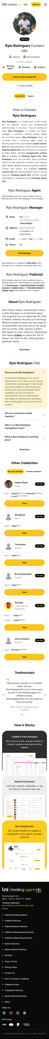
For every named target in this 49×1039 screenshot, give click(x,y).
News (7, 1002)
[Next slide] (45, 694)
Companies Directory (14, 990)
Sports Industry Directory (16, 996)
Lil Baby (18, 335)
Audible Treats (18, 288)
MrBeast (10, 905)
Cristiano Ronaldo (22, 905)
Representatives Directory (16, 926)
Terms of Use (11, 961)
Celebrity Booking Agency (16, 915)
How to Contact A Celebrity (17, 979)
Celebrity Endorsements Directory (19, 932)
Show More (24, 349)
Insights (31, 96)
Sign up (36, 4)
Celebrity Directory (13, 920)
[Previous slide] (3, 694)
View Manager (24, 253)
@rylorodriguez (33, 57)
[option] (24, 694)
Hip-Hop (24, 39)
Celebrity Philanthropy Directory (18, 938)
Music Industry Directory (15, 949)
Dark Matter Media (28, 285)
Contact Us (10, 973)
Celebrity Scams (12, 984)
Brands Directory (12, 944)
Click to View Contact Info (24, 77)
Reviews (8, 955)
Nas (3, 905)
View (24, 503)
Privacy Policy (11, 967)
